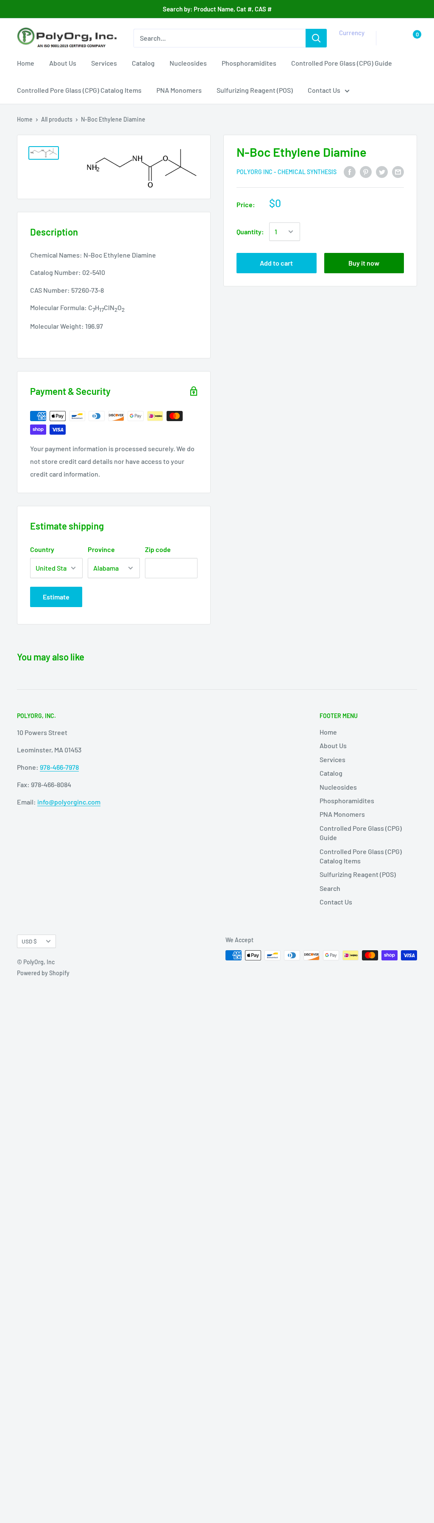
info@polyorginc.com (68, 802)
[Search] (316, 38)
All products (56, 119)
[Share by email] (398, 171)
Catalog (143, 63)
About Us (62, 63)
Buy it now (363, 263)
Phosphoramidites (249, 63)
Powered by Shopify (43, 972)
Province (101, 549)
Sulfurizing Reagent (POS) (255, 90)
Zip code (158, 549)
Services (104, 63)
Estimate (56, 597)
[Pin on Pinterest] (366, 171)
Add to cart (276, 263)
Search (330, 888)
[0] (410, 38)
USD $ (29, 941)
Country (42, 549)
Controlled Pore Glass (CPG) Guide (341, 63)
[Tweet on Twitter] (382, 171)
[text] (114, 290)
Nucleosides (188, 63)
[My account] (393, 38)
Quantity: (250, 231)
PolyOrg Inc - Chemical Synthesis (286, 171)
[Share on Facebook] (350, 171)
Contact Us (324, 90)
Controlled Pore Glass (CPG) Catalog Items (79, 90)
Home (25, 63)
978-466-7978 (59, 767)
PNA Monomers (179, 90)
